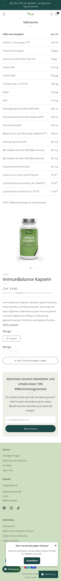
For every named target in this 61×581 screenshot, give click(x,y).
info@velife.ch (10, 485)
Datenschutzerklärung (15, 535)
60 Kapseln (11, 338)
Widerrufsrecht (11, 540)
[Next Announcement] (56, 5)
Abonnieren (30, 428)
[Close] (55, 546)
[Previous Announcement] (5, 5)
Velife (6, 274)
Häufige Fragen (11, 455)
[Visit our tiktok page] (18, 508)
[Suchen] (51, 14)
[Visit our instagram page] (11, 508)
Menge (7, 347)
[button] (11, 569)
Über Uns (8, 470)
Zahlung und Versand (14, 460)
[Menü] (4, 14)
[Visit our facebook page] (4, 508)
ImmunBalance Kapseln (27, 279)
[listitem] (30, 5)
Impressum (9, 526)
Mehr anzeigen (11, 324)
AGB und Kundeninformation (18, 530)
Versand (19, 292)
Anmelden (32, 560)
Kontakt (7, 465)
